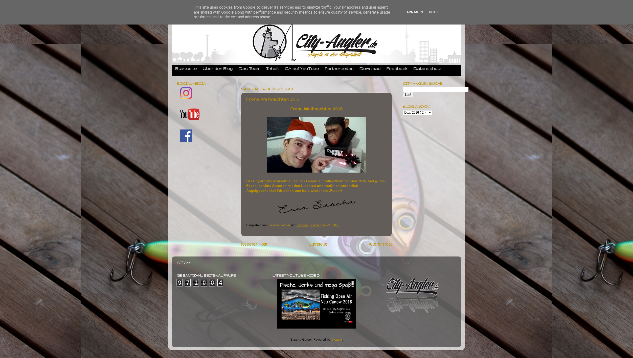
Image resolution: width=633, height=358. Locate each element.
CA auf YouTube (302, 68)
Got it (434, 12)
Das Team (249, 68)
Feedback (396, 68)
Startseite (186, 68)
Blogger (336, 339)
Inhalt (272, 68)
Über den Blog (218, 68)
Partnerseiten (339, 68)
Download (370, 68)
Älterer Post (380, 244)
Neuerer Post (254, 244)
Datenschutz (427, 68)
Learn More (413, 12)
